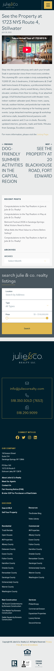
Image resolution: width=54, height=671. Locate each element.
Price (8, 314)
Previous (7, 144)
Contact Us (6, 485)
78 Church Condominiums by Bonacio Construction (12, 605)
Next (48, 144)
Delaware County (8, 549)
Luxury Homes (34, 618)
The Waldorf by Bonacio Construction (11, 612)
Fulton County (7, 559)
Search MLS (7, 508)
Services (32, 600)
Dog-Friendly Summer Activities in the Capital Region (12, 165)
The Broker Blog (35, 513)
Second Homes (35, 623)
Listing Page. (43, 134)
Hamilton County (8, 563)
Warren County (8, 587)
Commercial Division (37, 609)
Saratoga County (8, 577)
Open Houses (7, 535)
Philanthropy (34, 604)
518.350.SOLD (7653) (27, 400)
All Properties (7, 540)
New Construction (9, 600)
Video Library (34, 519)
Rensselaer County (9, 573)
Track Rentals (7, 530)
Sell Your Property (9, 512)
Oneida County (8, 568)
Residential (6, 526)
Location (9, 291)
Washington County (9, 591)
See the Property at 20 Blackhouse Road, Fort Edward (40, 162)
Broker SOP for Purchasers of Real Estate (19, 493)
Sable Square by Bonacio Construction (12, 618)
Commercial (34, 526)
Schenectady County (10, 582)
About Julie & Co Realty (11, 478)
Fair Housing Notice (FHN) (13, 489)
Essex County (7, 554)
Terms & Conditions (30, 645)
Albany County (7, 544)
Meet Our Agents (9, 481)
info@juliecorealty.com (27, 388)
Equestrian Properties (37, 613)
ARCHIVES (8, 256)
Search (27, 328)
